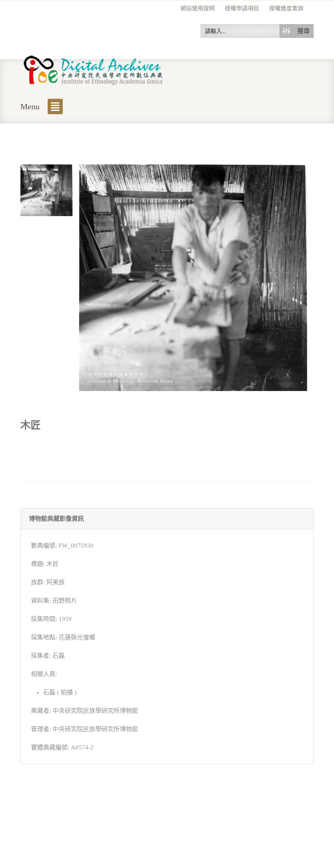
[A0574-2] (46, 189)
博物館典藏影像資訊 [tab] (56, 518)
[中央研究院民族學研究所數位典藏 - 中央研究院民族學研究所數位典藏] (93, 69)
